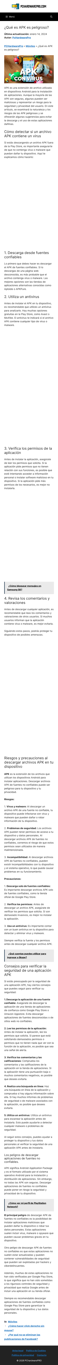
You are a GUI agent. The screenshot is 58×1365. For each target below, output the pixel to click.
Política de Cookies (36, 1350)
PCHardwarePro (13, 46)
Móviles (30, 46)
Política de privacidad (23, 1355)
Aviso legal (17, 1350)
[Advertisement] (29, 192)
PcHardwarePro (21, 37)
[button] (51, 16)
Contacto (41, 1355)
